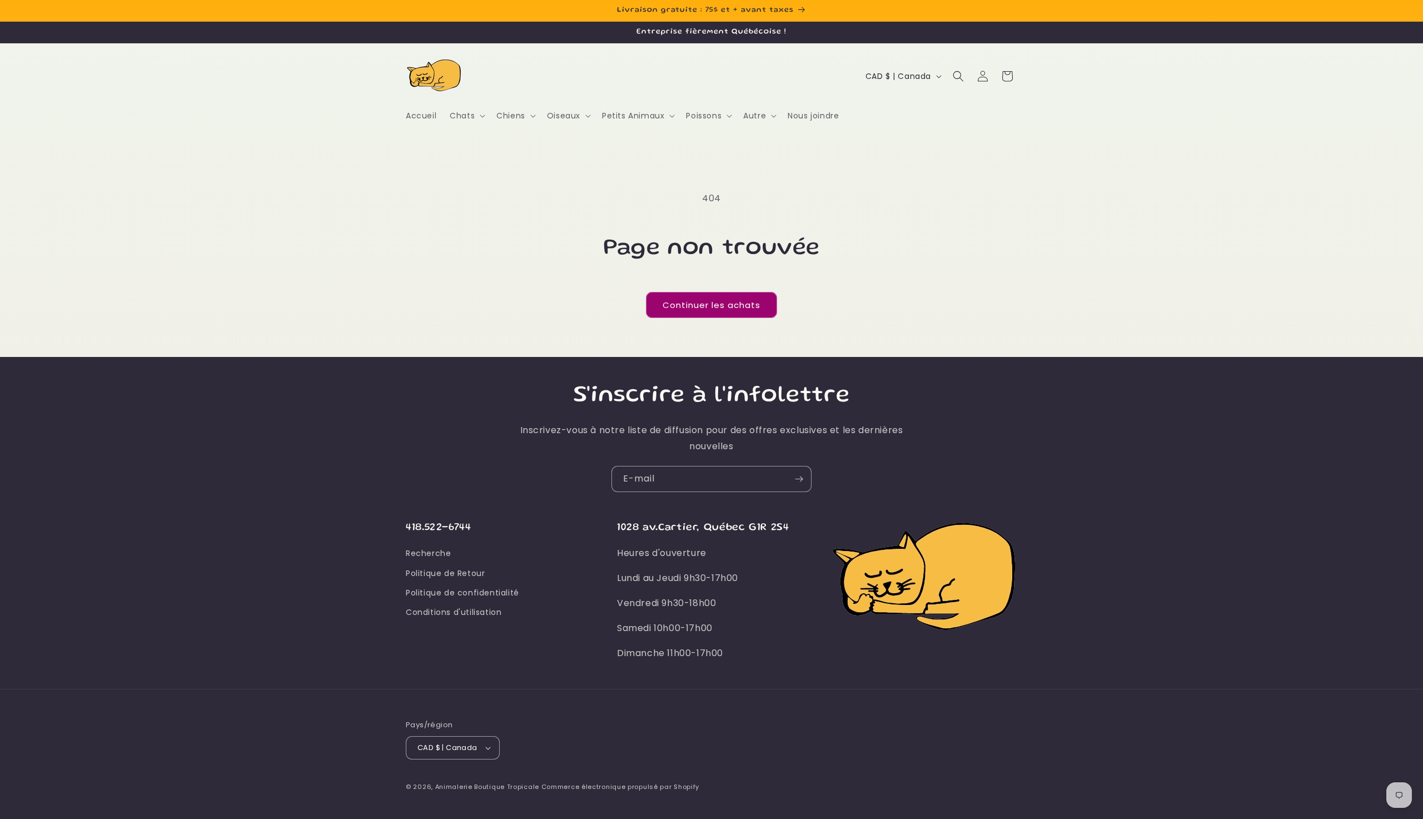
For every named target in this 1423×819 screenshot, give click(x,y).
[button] (466, 115)
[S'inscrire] (799, 479)
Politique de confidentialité (462, 592)
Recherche (428, 553)
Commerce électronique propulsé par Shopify (620, 786)
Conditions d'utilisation (453, 612)
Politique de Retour (445, 573)
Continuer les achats (711, 305)
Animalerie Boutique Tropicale (487, 786)
